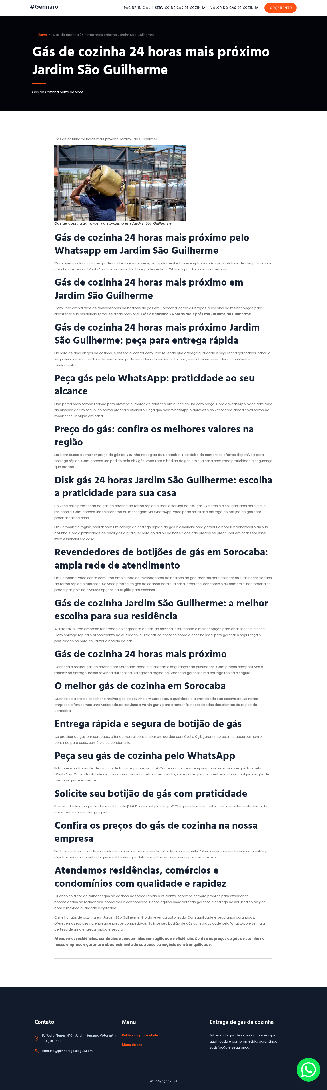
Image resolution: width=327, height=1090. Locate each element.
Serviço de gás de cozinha (180, 7)
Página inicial (137, 7)
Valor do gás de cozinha (234, 7)
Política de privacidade (140, 1035)
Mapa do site (132, 1044)
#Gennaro (44, 6)
